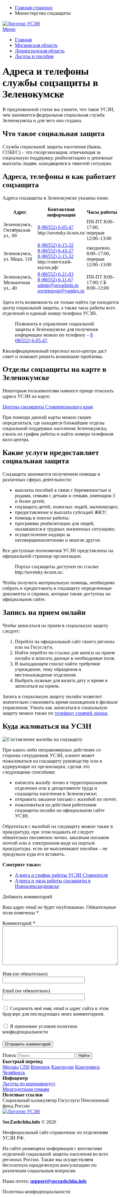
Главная (23, 39)
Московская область (36, 45)
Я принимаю (40, 1029)
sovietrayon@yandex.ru (61, 290)
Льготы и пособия (34, 56)
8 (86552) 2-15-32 (56, 256)
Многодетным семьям (25, 1089)
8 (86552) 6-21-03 (56, 274)
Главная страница (33, 7)
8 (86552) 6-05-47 (56, 227)
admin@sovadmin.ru (58, 285)
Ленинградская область (40, 50)
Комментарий (18, 923)
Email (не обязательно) (26, 990)
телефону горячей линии (81, 713)
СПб (24, 1067)
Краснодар (62, 1067)
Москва (10, 1067)
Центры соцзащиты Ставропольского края (47, 406)
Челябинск (13, 1072)
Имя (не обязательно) (24, 973)
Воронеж (40, 1067)
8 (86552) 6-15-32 (56, 245)
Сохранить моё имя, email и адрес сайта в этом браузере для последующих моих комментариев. (55, 1011)
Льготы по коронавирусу (29, 1083)
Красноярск (87, 1067)
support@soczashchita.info (58, 1181)
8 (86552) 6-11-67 (55, 279)
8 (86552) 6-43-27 (56, 250)
